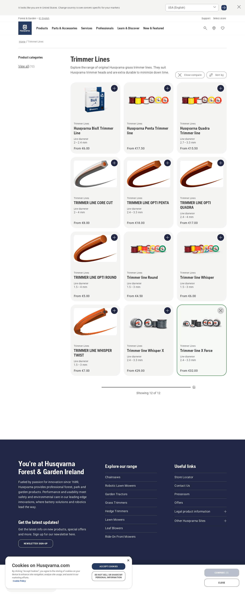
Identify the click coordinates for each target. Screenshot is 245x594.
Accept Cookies (109, 566)
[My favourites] (223, 28)
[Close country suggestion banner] (239, 6)
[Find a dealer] (214, 28)
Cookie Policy (19, 581)
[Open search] (205, 28)
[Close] (128, 560)
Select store (219, 18)
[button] (42, 28)
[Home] (25, 28)
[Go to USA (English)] (224, 7)
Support (206, 18)
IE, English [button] (44, 18)
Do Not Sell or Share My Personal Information (108, 576)
